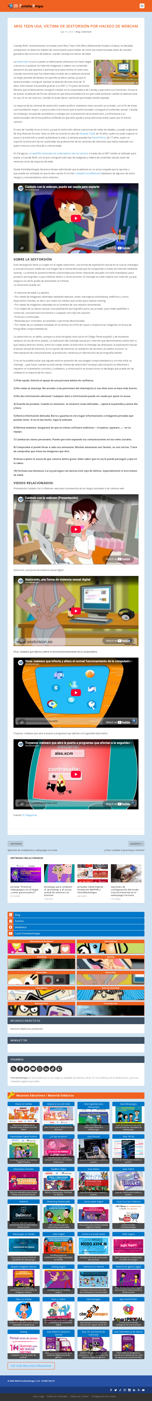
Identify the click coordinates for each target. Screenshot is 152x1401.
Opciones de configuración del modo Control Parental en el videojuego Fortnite (125, 891)
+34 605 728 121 (48, 1381)
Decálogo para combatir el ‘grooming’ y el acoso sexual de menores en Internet (58, 891)
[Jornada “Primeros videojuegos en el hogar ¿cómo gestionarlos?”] (26, 873)
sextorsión (23, 61)
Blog (78, 31)
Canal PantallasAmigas (27, 933)
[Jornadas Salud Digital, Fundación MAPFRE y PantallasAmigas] (92, 873)
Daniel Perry (98, 137)
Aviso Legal (38, 1396)
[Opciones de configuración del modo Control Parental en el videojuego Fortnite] (126, 873)
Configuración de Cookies (103, 1396)
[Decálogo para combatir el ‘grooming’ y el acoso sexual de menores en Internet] (59, 873)
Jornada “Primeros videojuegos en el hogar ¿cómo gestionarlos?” (25, 889)
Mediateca (20, 927)
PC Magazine (29, 815)
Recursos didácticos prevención (27, 1028)
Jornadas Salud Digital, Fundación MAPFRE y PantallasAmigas (90, 889)
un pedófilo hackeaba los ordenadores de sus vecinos (58, 153)
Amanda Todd (87, 133)
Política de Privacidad (57, 1396)
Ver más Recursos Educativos (31, 1366)
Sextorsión (86, 31)
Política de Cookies (79, 1396)
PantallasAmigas (19, 1077)
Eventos (19, 921)
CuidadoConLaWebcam (87, 173)
